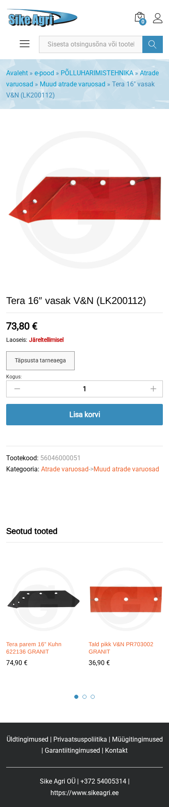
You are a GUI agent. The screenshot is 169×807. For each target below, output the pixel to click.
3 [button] (93, 697)
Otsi (152, 44)
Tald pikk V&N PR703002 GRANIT (121, 648)
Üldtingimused (27, 739)
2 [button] (84, 697)
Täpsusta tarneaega (40, 360)
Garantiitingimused (72, 750)
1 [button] (76, 697)
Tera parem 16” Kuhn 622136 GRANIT (34, 648)
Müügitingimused (137, 739)
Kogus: (14, 376)
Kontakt (116, 750)
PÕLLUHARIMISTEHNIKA (97, 73)
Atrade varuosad (65, 469)
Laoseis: (16, 339)
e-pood (44, 73)
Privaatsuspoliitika (80, 739)
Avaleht (17, 73)
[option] (43, 620)
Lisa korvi (84, 414)
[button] (42, 631)
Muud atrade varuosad (72, 84)
